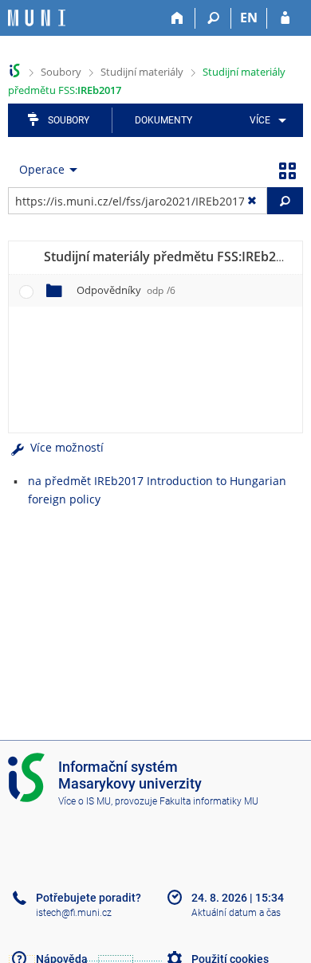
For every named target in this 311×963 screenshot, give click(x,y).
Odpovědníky (126, 290)
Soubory (61, 72)
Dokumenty (163, 120)
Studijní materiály (141, 72)
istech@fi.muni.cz (74, 912)
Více (260, 120)
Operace (42, 169)
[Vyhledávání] (213, 18)
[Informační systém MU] (15, 70)
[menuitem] (265, 120)
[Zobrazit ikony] (287, 170)
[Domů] (177, 18)
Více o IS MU (84, 801)
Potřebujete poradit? (88, 897)
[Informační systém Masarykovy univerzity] (36, 18)
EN (249, 17)
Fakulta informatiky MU (208, 801)
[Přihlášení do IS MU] (285, 18)
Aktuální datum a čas (236, 912)
